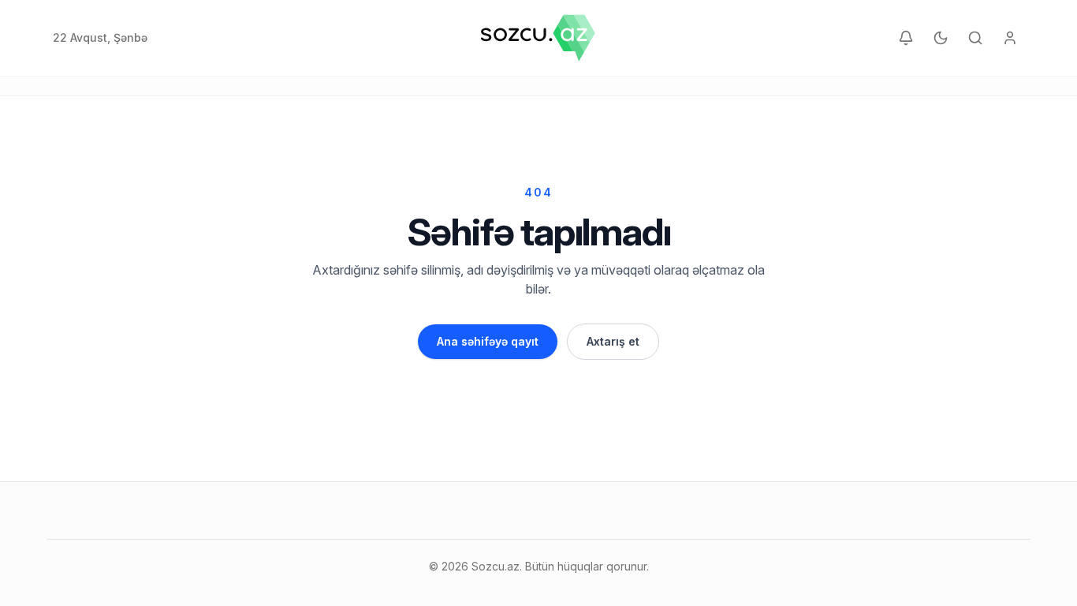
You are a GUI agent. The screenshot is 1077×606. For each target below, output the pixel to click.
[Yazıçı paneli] (1010, 38)
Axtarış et (613, 341)
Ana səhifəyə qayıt (487, 341)
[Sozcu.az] (538, 38)
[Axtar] (975, 38)
